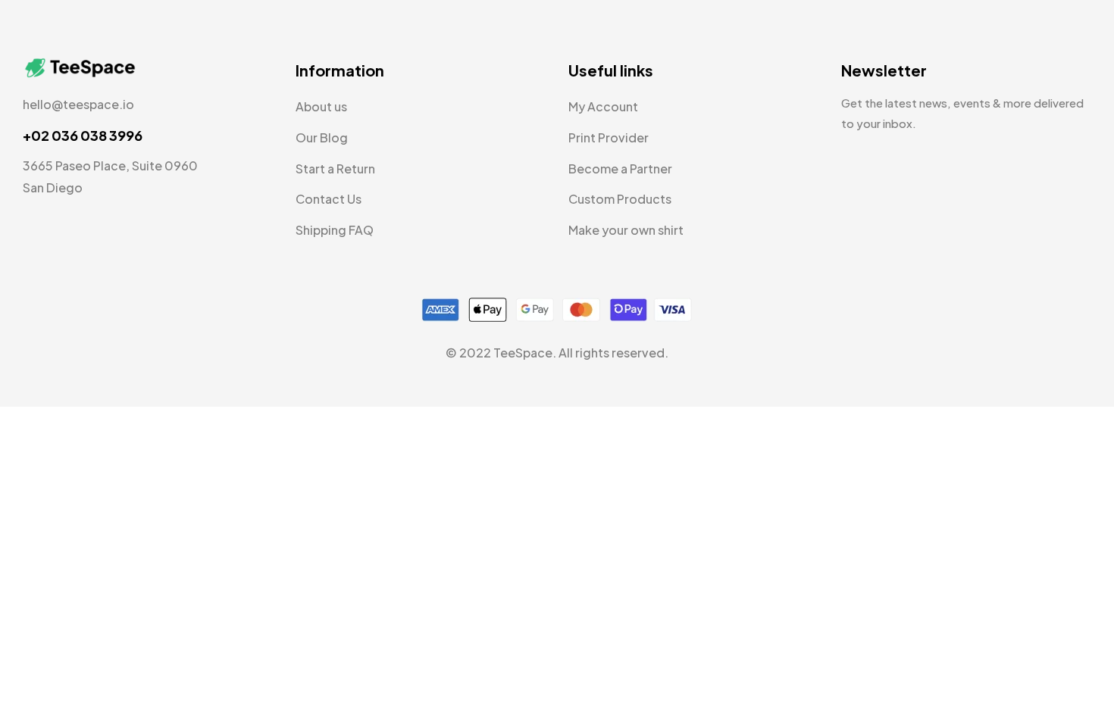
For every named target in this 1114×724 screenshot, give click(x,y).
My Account (603, 106)
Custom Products (619, 199)
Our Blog (322, 137)
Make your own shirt (626, 230)
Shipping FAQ (335, 230)
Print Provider (608, 137)
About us (321, 106)
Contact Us (328, 199)
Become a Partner (620, 168)
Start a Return (335, 168)
